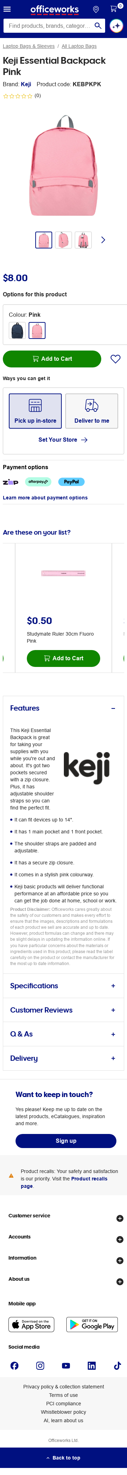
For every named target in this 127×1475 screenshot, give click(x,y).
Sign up (66, 1140)
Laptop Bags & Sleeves (29, 46)
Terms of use (63, 1395)
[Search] (98, 26)
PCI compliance (63, 1403)
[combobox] (54, 26)
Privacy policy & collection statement (63, 1386)
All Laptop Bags (79, 46)
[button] (7, 10)
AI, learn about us (63, 1420)
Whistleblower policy (63, 1412)
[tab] (63, 708)
